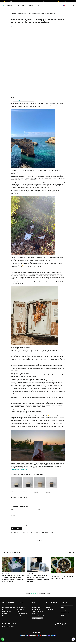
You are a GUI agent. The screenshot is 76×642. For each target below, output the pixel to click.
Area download (5, 617)
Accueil (12, 13)
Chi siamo (30, 5)
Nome (12, 509)
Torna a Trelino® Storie (39, 541)
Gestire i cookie (35, 613)
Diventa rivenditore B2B (51, 605)
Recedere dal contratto (37, 618)
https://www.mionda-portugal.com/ (19, 469)
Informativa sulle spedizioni (8, 607)
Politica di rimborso (36, 609)
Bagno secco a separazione (67, 604)
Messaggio (13, 515)
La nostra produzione (21, 607)
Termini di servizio (44, 532)
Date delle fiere (20, 615)
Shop (17, 5)
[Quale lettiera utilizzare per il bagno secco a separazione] (62, 565)
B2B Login (48, 607)
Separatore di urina (65, 612)
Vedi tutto (14, 16)
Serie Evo (63, 607)
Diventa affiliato (49, 609)
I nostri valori (20, 605)
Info (23, 5)
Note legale (34, 605)
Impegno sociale (20, 609)
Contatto (4, 605)
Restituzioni (5, 609)
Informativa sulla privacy (37, 611)
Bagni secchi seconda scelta (8, 626)
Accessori (63, 615)
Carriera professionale (22, 613)
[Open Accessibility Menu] (73, 639)
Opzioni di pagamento (7, 611)
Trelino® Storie (17, 13)
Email (39, 509)
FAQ (3, 615)
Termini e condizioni (36, 607)
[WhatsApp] (3, 639)
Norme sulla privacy (35, 532)
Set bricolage (63, 610)
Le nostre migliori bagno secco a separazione (23, 100)
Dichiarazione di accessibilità (38, 615)
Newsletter (4, 613)
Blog (18, 611)
